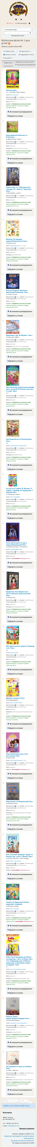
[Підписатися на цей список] (9, 43)
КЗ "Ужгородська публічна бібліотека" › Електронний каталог (19, 9)
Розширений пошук (17, 35)
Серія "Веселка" (14, 95)
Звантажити (25, 51)
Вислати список (10, 54)
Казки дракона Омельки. (17, 136)
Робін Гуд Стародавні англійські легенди (19, 961)
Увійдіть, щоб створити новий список (16, 1106)
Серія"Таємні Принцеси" (16, 760)
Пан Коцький (19, 440)
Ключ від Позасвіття (16, 544)
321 (23, 1100)
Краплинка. (19, 335)
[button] (21, 19)
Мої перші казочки (20, 647)
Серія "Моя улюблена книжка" (18, 969)
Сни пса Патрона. (17, 291)
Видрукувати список (27, 54)
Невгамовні (19, 801)
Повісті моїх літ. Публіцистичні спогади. (18, 189)
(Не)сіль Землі (17, 1017)
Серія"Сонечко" (14, 653)
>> (29, 1103)
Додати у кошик (16, 116)
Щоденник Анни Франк (18, 594)
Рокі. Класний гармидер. (19, 855)
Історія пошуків (21, 23)
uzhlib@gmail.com (13, 1126)
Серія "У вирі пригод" (15, 861)
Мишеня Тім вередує (16, 240)
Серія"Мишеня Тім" (15, 246)
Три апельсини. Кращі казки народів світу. (20, 389)
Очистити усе (8, 66)
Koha (32, 1134)
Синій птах (17, 903)
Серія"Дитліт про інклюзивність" (18, 1023)
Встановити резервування (20, 112)
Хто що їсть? (19, 490)
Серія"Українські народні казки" (18, 446)
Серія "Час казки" (14, 909)
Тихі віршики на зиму (18, 1067)
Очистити (10, 23)
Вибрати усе (8, 63)
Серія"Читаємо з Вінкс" (16, 703)
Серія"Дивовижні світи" (16, 549)
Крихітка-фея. (11, 90)
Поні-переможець (17, 755)
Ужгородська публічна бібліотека (22, 1141)
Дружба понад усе (15, 698)
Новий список (9, 51)
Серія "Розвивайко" (15, 497)
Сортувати (7, 58)
